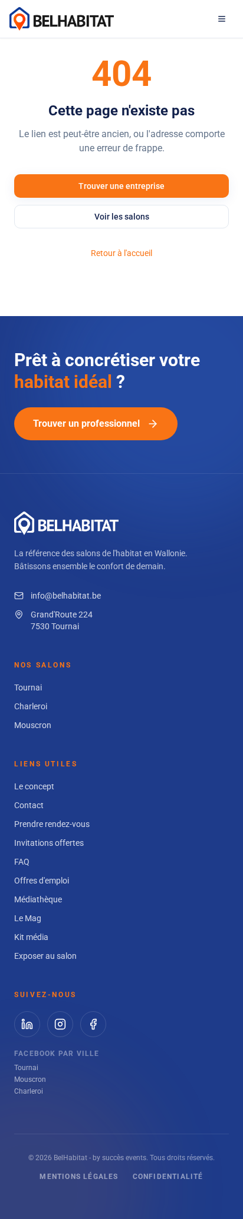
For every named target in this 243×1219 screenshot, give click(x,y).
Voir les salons (121, 216)
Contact (29, 805)
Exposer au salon (45, 956)
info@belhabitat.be (66, 595)
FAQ (21, 861)
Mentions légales (79, 1177)
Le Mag (27, 918)
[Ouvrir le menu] (222, 19)
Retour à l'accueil (121, 253)
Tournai (28, 687)
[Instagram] (60, 1024)
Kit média (31, 937)
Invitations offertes (49, 843)
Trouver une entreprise (121, 186)
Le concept (34, 786)
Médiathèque (38, 899)
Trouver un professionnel (86, 423)
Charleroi (30, 706)
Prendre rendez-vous (52, 824)
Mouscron (32, 725)
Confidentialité (168, 1177)
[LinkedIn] (27, 1024)
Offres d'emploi (41, 880)
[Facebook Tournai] (93, 1024)
